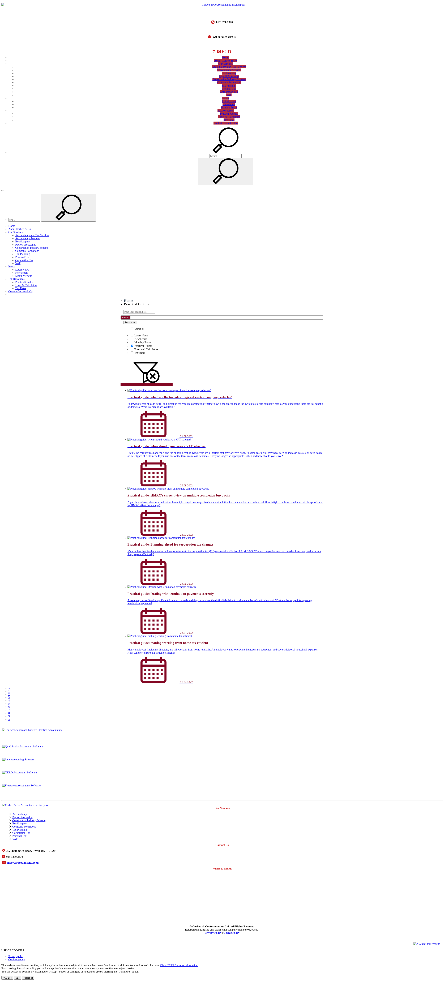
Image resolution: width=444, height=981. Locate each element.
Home (225, 57)
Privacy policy (16, 956)
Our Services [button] (225, 63)
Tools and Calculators (146, 349)
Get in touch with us (224, 36)
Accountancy (19, 814)
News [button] (225, 98)
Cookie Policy (231, 932)
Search (125, 317)
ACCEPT (7, 977)
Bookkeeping (229, 73)
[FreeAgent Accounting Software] (222, 790)
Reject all (28, 977)
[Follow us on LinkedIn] (214, 51)
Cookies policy (16, 959)
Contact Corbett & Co (226, 123)
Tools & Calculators (229, 116)
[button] (225, 152)
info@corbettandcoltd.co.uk (23, 862)
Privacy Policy (213, 932)
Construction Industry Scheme (229, 79)
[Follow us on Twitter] (219, 51)
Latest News (229, 101)
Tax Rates (229, 119)
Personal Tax (229, 88)
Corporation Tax (229, 91)
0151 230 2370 (224, 22)
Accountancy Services (229, 69)
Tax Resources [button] (225, 110)
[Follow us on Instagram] (224, 51)
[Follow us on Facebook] (230, 51)
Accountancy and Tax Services (229, 66)
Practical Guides (229, 113)
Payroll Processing (229, 76)
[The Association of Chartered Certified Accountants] (222, 735)
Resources (130, 322)
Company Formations (229, 82)
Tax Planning (229, 85)
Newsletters (229, 104)
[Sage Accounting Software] (222, 764)
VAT (229, 94)
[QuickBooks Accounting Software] (222, 751)
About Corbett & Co (225, 60)
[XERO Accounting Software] (222, 777)
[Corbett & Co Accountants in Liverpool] (222, 4)
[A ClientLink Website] (426, 943)
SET (17, 977)
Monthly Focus (229, 107)
